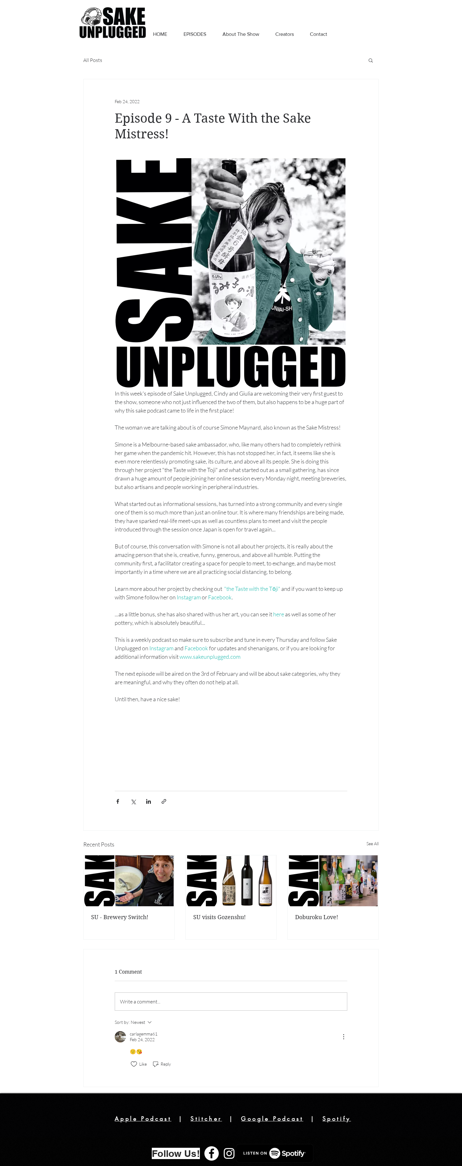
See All (372, 843)
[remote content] (231, 744)
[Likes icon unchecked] (134, 1064)
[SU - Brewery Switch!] (129, 880)
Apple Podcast (143, 1118)
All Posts (92, 60)
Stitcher (206, 1118)
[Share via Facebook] (118, 801)
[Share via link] (164, 801)
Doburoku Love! (316, 917)
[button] (371, 60)
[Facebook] (211, 1153)
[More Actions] (343, 1037)
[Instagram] (229, 1153)
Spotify (336, 1118)
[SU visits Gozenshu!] (231, 880)
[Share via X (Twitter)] (133, 801)
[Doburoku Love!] (333, 880)
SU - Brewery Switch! (119, 917)
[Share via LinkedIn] (148, 801)
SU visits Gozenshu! (219, 917)
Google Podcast (272, 1118)
